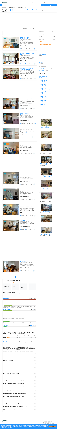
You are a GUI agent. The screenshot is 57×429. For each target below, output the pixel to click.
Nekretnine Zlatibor (42, 96)
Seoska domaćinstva (43, 77)
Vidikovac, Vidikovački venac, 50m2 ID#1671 (27, 54)
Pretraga (12, 2)
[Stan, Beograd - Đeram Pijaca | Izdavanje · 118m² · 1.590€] (46, 134)
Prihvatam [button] (52, 426)
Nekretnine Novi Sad (43, 80)
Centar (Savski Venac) (7, 309)
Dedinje (40, 51)
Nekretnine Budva (42, 104)
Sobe (20, 33)
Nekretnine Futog (42, 91)
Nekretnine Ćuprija (42, 84)
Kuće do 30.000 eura (43, 76)
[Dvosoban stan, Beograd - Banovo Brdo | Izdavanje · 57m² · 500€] (46, 171)
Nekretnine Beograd (43, 79)
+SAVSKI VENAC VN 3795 (25, 189)
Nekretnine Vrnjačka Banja (44, 87)
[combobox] (25, 28)
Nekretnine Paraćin (42, 85)
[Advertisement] (28, 19)
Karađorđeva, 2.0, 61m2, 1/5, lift (26, 261)
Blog (32, 2)
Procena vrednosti (27, 2)
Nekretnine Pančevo (43, 100)
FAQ (27, 33)
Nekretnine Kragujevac (43, 93)
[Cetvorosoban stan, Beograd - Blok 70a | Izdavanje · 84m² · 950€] (46, 230)
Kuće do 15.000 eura (43, 75)
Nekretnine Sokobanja (43, 88)
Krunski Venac (5, 314)
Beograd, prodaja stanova (43, 68)
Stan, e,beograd (41, 70)
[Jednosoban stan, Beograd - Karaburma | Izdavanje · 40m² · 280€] (46, 196)
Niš (3, 344)
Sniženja (12, 33)
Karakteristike (24, 33)
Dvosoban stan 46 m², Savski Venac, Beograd (26, 205)
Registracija (45, 2)
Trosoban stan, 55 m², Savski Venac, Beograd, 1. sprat (26, 173)
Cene (14, 33)
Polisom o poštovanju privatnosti (20, 425)
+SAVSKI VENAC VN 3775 (25, 220)
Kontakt (40, 2)
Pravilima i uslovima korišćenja (10, 425)
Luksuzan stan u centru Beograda (27, 98)
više (25, 44)
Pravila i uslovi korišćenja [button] (9, 427)
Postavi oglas (19, 2)
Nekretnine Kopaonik (43, 97)
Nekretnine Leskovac (43, 101)
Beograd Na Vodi (6, 298)
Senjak (4, 320)
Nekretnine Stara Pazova (43, 99)
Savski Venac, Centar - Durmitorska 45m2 (24, 38)
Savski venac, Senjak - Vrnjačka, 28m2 (26, 114)
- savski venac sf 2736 (24, 128)
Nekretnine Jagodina (43, 83)
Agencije (36, 2)
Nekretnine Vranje (42, 103)
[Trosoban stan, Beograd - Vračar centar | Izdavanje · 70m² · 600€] (46, 147)
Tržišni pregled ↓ (41, 41)
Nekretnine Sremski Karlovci (44, 95)
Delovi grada (5, 33)
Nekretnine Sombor (42, 92)
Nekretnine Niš (42, 81)
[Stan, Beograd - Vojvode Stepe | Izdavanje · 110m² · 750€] (46, 159)
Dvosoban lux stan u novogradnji (26, 142)
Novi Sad (4, 338)
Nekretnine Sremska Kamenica (44, 89)
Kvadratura (17, 33)
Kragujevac (5, 341)
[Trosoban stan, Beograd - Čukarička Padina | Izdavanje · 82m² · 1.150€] (46, 122)
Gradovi (9, 33)
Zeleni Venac (5, 325)
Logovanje (51, 2)
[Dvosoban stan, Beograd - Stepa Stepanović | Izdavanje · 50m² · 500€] (46, 207)
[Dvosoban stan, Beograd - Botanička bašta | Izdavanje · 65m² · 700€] (46, 183)
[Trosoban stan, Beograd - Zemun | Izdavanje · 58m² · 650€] (46, 218)
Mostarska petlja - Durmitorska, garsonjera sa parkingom (26, 69)
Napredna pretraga (46, 5)
